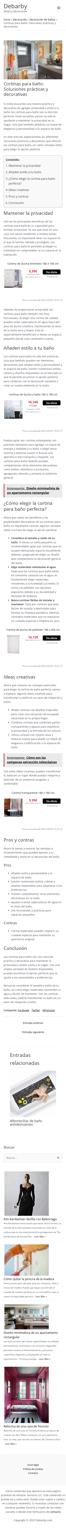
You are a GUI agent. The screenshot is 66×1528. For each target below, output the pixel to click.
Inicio (7, 19)
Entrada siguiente (33, 1032)
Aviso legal (33, 1464)
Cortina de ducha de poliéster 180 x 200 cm (33, 629)
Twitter (36, 1010)
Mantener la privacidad (25, 166)
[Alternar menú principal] (59, 8)
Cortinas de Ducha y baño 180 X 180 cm (33, 394)
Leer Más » (40, 1236)
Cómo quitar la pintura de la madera (29, 1279)
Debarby (15, 6)
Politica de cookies (33, 1469)
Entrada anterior (33, 1023)
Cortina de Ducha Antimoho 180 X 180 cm (33, 263)
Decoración (20, 19)
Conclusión (16, 203)
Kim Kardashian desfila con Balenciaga (30, 1219)
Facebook (23, 1010)
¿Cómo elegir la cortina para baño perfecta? (32, 181)
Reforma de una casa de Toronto (26, 1426)
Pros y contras (19, 196)
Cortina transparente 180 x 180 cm (33, 793)
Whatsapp (49, 1010)
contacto (55, 1512)
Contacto (33, 1473)
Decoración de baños (42, 19)
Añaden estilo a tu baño (25, 172)
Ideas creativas (19, 190)
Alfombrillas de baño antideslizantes (26, 1122)
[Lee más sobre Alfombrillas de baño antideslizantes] (33, 1093)
